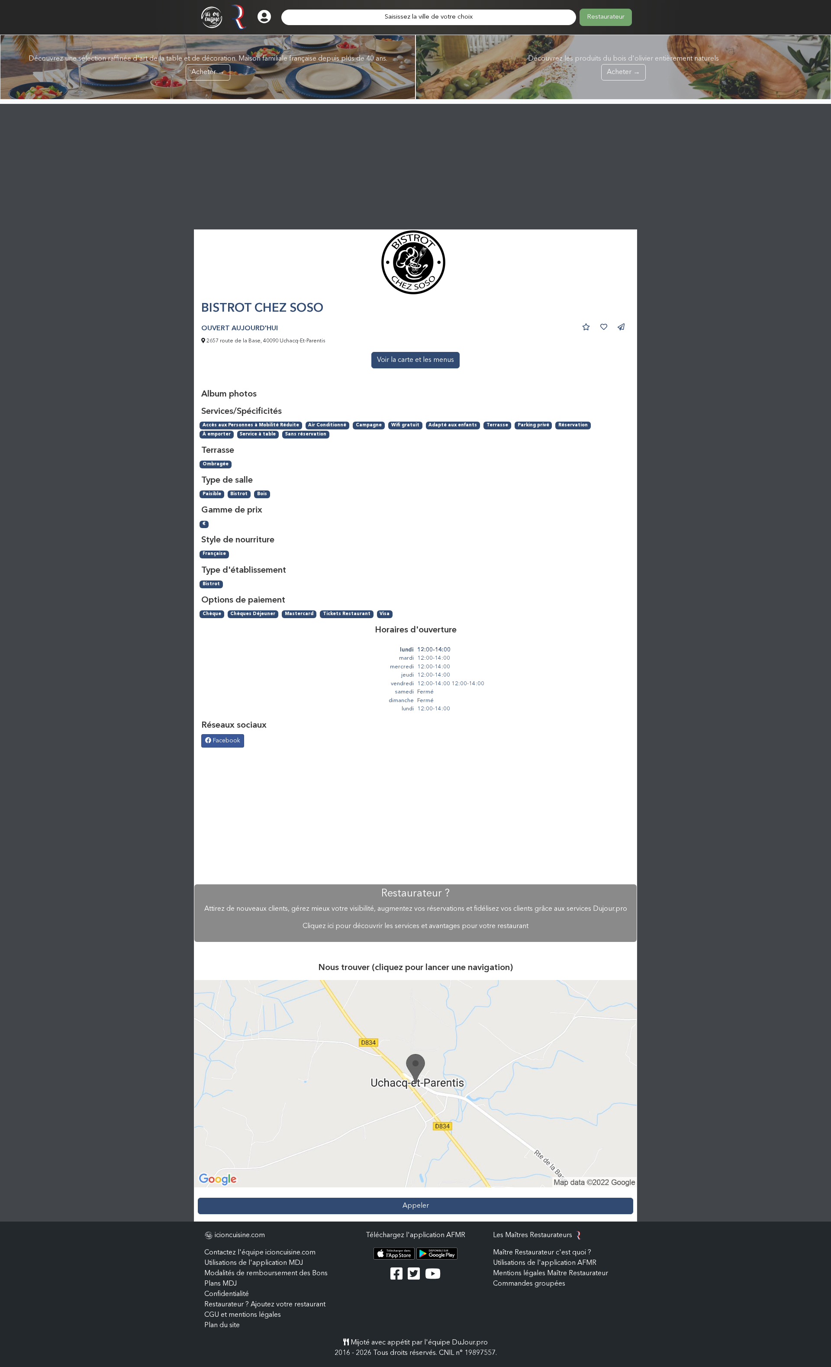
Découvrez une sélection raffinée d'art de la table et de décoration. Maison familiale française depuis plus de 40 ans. (208, 65)
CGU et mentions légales (242, 1315)
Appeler (416, 1206)
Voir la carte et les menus (415, 360)
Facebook (225, 741)
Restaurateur (606, 17)
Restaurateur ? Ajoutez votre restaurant (264, 1304)
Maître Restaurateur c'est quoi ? (542, 1252)
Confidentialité (226, 1294)
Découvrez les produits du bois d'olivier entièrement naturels (623, 65)
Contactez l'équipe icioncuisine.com (260, 1252)
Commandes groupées (529, 1283)
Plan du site (222, 1325)
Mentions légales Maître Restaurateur (550, 1273)
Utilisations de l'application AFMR (544, 1263)
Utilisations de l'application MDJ (253, 1263)
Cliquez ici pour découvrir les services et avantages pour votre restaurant (415, 926)
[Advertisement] (415, 164)
